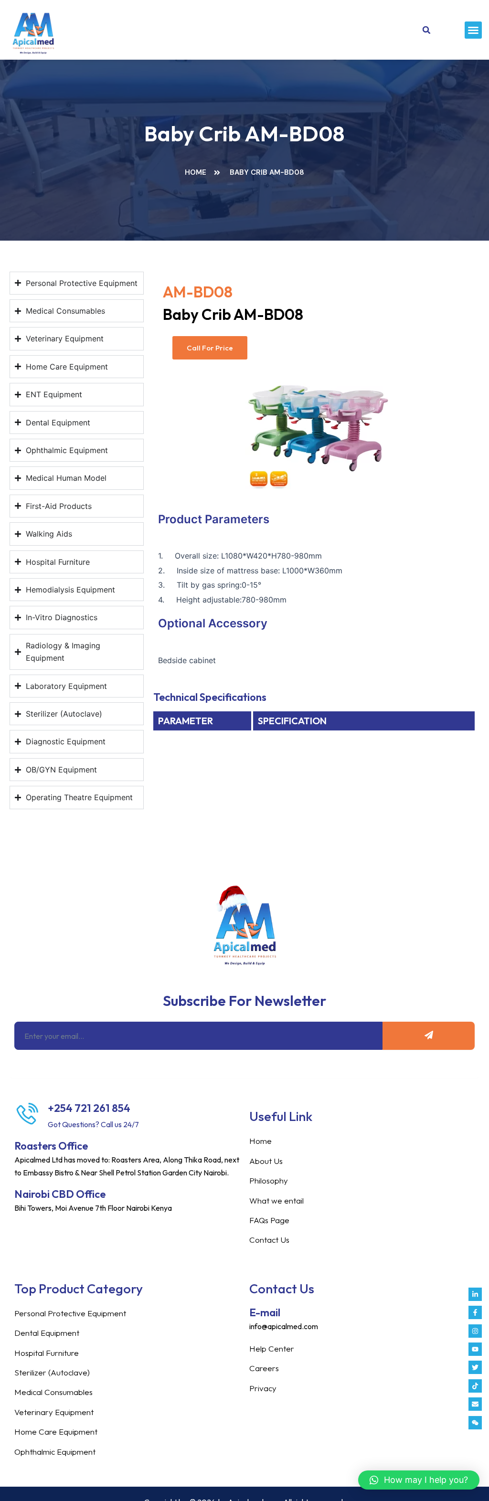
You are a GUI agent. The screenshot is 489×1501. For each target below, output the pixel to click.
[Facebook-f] (475, 1312)
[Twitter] (475, 1367)
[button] (473, 30)
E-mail (264, 1312)
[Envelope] (475, 1404)
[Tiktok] (475, 1386)
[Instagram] (475, 1331)
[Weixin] (475, 1422)
